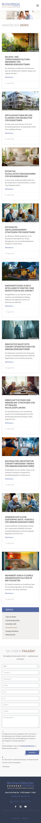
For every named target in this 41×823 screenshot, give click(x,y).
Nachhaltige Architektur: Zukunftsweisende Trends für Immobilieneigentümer (19, 463)
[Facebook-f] (16, 807)
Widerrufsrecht (10, 635)
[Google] (20, 807)
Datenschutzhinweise (27, 746)
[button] (38, 5)
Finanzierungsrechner (12, 620)
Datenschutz (16, 818)
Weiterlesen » (9, 77)
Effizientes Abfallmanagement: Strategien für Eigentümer (20, 229)
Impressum (25, 818)
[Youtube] (25, 807)
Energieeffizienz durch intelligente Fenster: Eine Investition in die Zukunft (19, 288)
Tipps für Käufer (10, 617)
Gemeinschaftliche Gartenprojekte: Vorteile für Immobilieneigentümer (19, 519)
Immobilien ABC (10, 624)
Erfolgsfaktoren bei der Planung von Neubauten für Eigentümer (18, 118)
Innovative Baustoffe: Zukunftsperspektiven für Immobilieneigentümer (20, 346)
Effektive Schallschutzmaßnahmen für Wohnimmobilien (20, 174)
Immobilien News (11, 628)
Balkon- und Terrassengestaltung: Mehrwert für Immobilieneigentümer (17, 61)
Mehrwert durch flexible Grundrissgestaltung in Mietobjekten (19, 578)
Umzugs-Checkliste (11, 631)
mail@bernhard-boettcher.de (20, 796)
